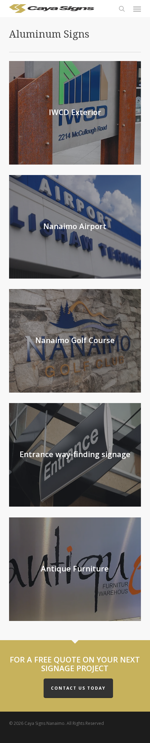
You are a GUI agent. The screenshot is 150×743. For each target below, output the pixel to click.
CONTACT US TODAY (78, 688)
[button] (137, 8)
